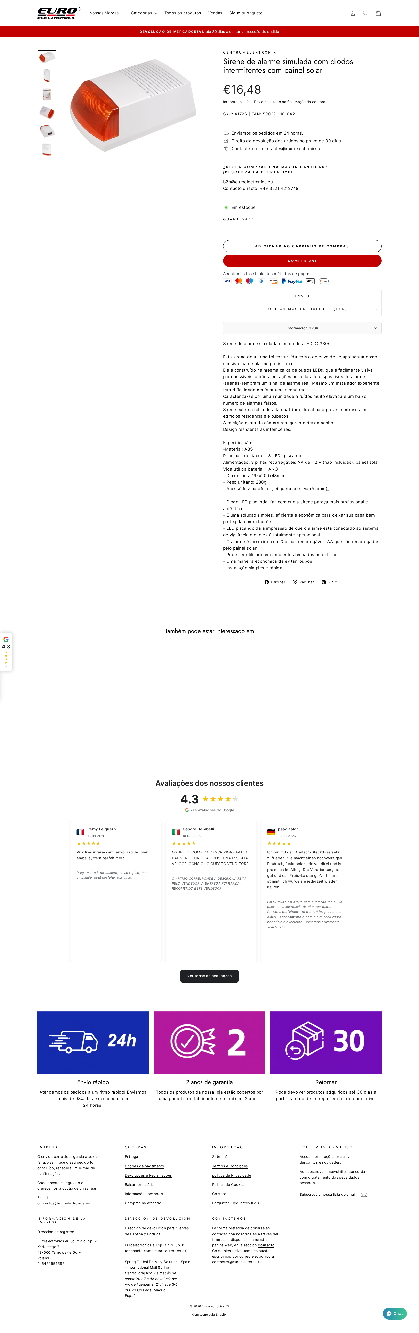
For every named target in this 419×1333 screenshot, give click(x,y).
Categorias (142, 12)
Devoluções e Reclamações (148, 1175)
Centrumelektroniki (251, 52)
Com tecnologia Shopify (209, 1314)
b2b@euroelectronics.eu (248, 181)
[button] (395, 1313)
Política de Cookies (228, 1184)
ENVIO (302, 296)
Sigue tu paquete (245, 12)
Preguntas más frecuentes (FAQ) (302, 309)
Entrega (131, 1156)
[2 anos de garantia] (209, 1042)
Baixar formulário (139, 1184)
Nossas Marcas (104, 12)
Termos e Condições (230, 1166)
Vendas (215, 12)
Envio (259, 102)
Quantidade (239, 219)
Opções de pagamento (144, 1166)
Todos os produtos (182, 12)
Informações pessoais (144, 1194)
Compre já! (302, 261)
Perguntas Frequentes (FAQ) (236, 1203)
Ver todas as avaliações (209, 976)
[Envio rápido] (93, 1042)
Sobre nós (221, 1156)
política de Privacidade (231, 1175)
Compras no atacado (143, 1203)
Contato (219, 1194)
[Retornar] (326, 1042)
